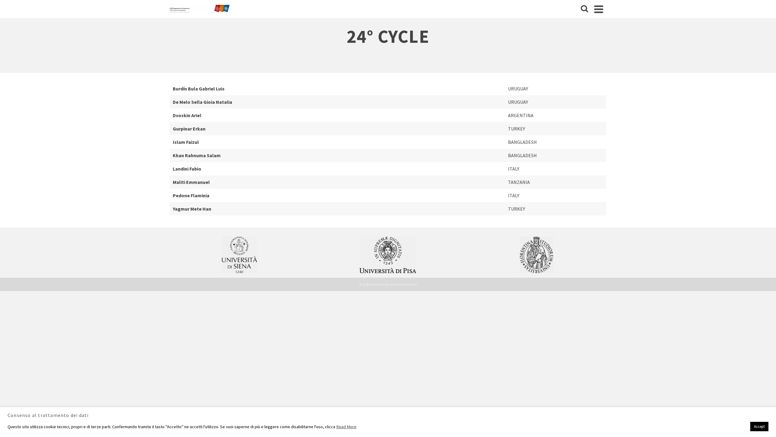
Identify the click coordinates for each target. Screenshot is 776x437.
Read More (346, 426)
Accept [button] (759, 426)
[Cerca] (584, 9)
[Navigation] (598, 9)
